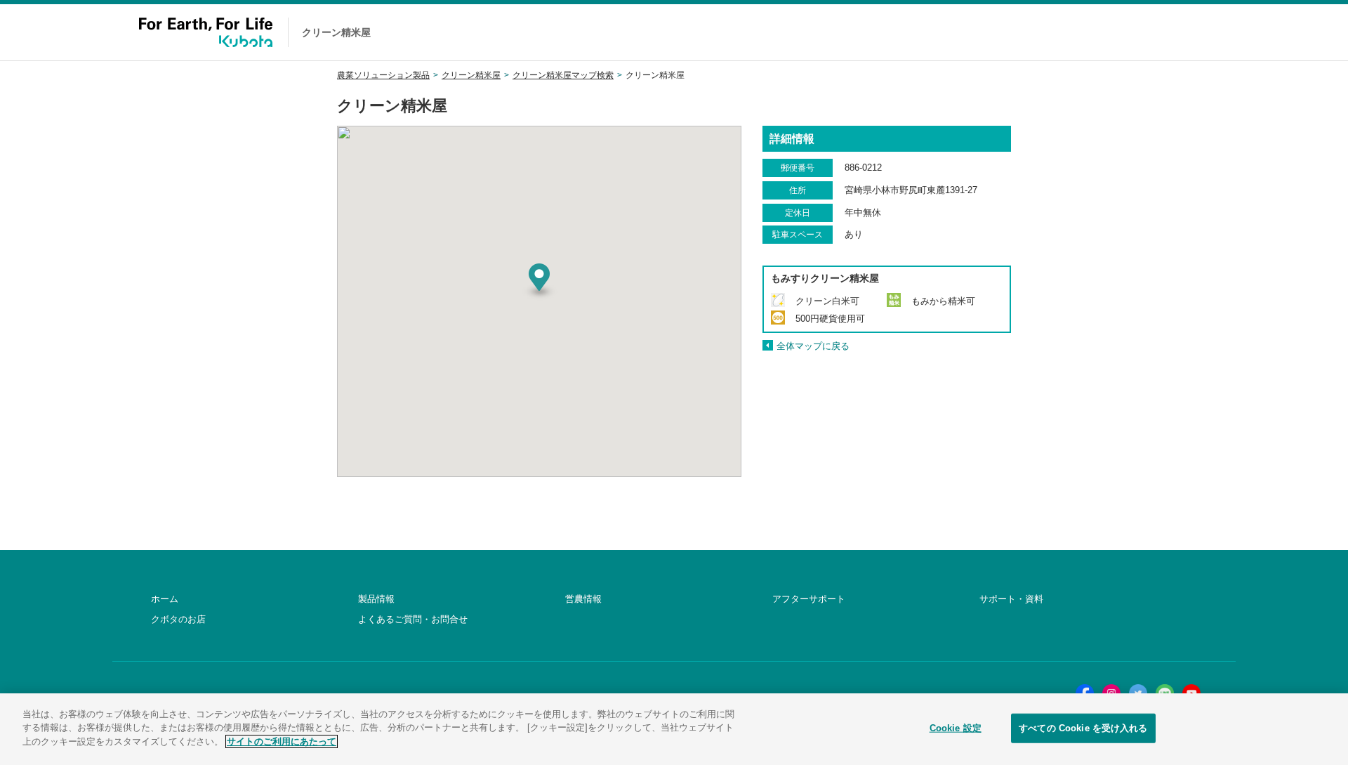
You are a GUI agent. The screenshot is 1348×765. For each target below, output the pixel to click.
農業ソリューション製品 (383, 75)
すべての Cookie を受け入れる (1083, 728)
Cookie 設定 (956, 728)
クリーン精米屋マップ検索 (563, 75)
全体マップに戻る (813, 346)
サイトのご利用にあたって (281, 741)
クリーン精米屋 (471, 75)
